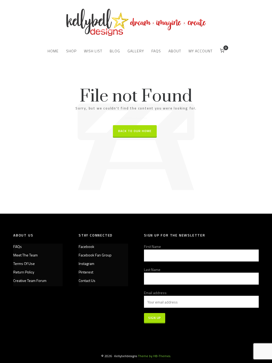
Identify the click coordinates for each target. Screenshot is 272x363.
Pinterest (86, 272)
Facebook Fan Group (95, 255)
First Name (152, 246)
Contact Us (87, 280)
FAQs (17, 246)
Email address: (155, 293)
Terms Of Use (24, 263)
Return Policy (23, 272)
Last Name (152, 269)
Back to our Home (134, 130)
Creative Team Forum (29, 280)
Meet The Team (25, 255)
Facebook (86, 246)
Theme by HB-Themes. (154, 355)
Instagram (86, 263)
